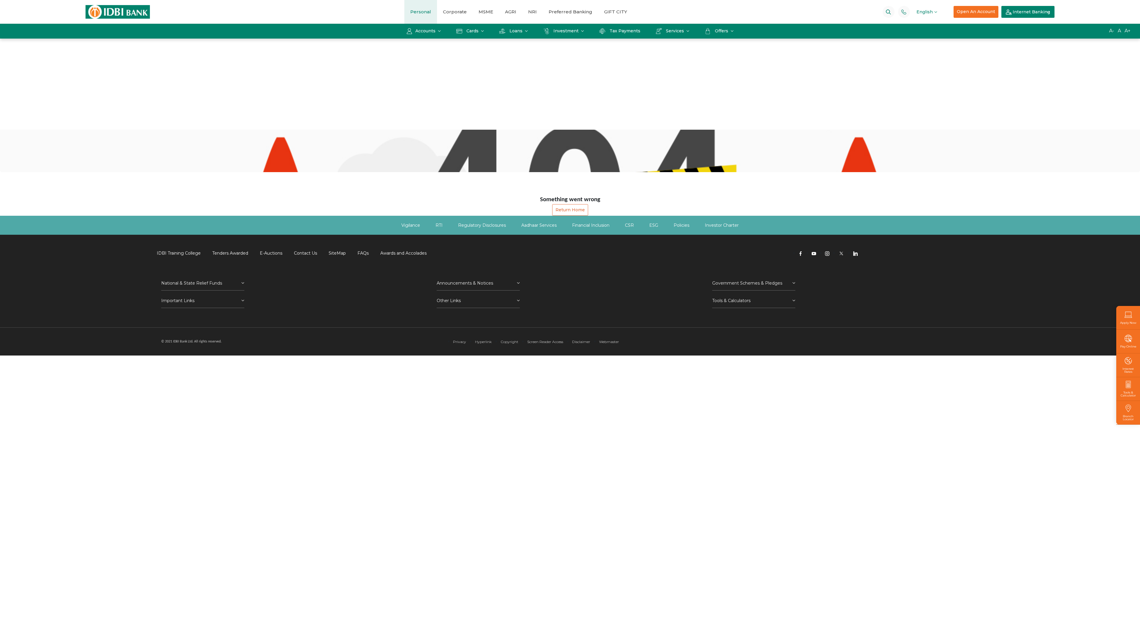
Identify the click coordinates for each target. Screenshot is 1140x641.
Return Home (570, 209)
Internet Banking (1030, 12)
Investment (566, 31)
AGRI (510, 12)
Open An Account (976, 11)
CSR (629, 225)
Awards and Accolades (403, 253)
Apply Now (1128, 322)
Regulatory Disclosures (482, 225)
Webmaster (609, 341)
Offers (722, 31)
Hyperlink (483, 341)
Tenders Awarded (230, 253)
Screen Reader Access (545, 341)
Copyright (509, 341)
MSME (486, 12)
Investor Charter (722, 225)
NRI (532, 12)
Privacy (459, 341)
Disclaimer (581, 341)
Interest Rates (1128, 370)
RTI (439, 225)
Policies (681, 225)
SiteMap (337, 253)
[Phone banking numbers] (903, 12)
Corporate (455, 12)
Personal (420, 12)
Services (675, 31)
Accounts (426, 31)
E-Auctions (271, 253)
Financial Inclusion (590, 225)
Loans (516, 31)
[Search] (888, 12)
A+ (1127, 31)
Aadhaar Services (539, 225)
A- (1111, 31)
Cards (472, 31)
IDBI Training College (179, 253)
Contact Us (305, 253)
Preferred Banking (570, 12)
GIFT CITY (615, 12)
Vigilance (410, 225)
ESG (653, 225)
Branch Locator (1128, 417)
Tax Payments (624, 31)
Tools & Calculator (1128, 394)
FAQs (363, 253)
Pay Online (1128, 346)
